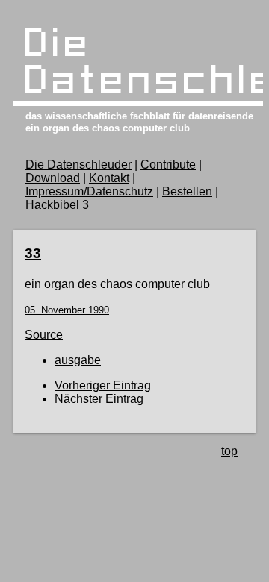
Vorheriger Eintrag (103, 385)
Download (52, 178)
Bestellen (187, 191)
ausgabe (78, 360)
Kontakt (109, 178)
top (229, 451)
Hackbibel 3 (57, 204)
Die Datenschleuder (78, 164)
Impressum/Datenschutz (89, 191)
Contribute (168, 164)
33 (33, 253)
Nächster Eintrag (99, 398)
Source (44, 334)
